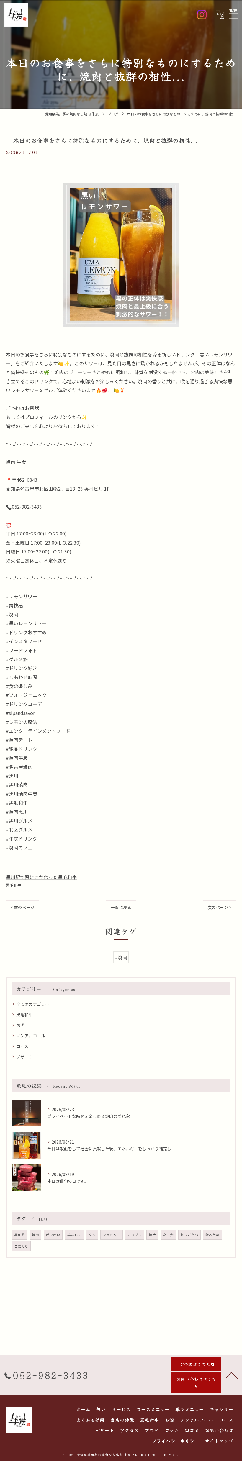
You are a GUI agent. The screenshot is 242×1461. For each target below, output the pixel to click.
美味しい (74, 1234)
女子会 (168, 1234)
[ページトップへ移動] (232, 1375)
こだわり (21, 1246)
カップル (134, 1234)
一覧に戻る (121, 907)
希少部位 (53, 1234)
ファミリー (111, 1234)
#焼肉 (121, 957)
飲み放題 (212, 1234)
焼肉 (35, 1234)
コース (22, 1046)
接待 (152, 1234)
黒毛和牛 (13, 885)
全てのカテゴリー (32, 1004)
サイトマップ (219, 1440)
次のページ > (219, 907)
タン (92, 1234)
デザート (24, 1057)
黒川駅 (19, 1234)
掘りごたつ (189, 1234)
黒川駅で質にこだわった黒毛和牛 (41, 877)
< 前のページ (23, 907)
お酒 (20, 1025)
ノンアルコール (30, 1036)
